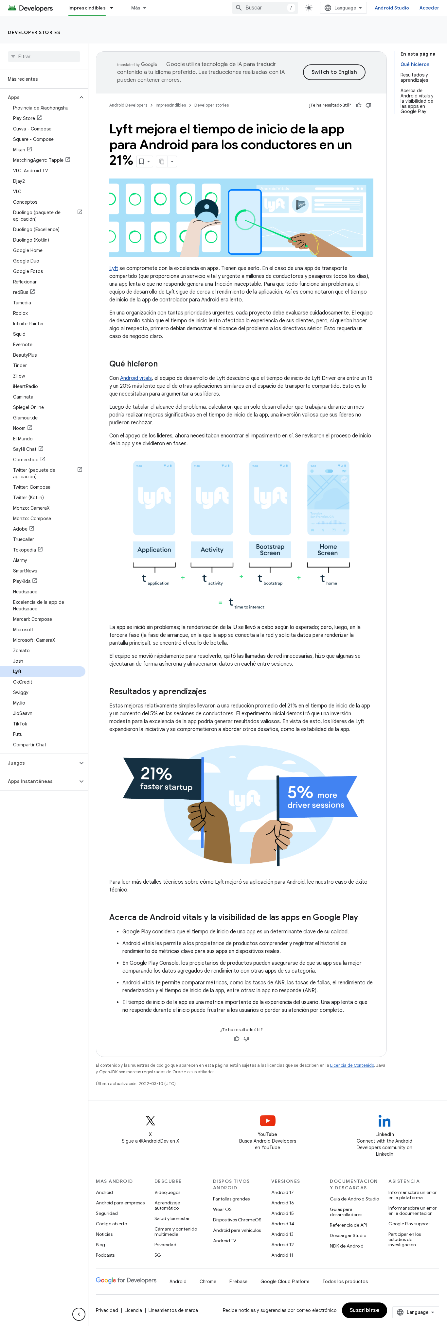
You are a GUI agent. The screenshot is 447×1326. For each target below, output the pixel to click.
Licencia (133, 1310)
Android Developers (128, 105)
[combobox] (265, 8)
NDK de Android (347, 1246)
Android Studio (392, 8)
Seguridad (107, 1213)
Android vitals (136, 378)
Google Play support (409, 1224)
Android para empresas (120, 1203)
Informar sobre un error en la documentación (412, 1210)
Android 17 (282, 1192)
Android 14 (282, 1224)
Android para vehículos (237, 1230)
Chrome (208, 1281)
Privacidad (165, 1245)
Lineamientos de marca (173, 1310)
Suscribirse (365, 1310)
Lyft (113, 268)
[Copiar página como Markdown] (162, 161)
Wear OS (222, 1209)
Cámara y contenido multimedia (175, 1231)
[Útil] (359, 105)
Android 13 (282, 1234)
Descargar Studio (348, 1235)
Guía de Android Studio (354, 1199)
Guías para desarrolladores (346, 1211)
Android (104, 1192)
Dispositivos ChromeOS (237, 1220)
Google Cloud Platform (284, 1281)
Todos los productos (345, 1281)
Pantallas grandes (231, 1199)
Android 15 (282, 1213)
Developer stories (34, 32)
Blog (100, 1245)
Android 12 (282, 1245)
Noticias (104, 1234)
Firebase (238, 1281)
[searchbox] (44, 56)
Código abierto (111, 1224)
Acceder (429, 8)
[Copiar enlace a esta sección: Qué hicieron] (164, 364)
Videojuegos (167, 1192)
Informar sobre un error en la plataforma (412, 1194)
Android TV (224, 1241)
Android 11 (282, 1255)
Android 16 (282, 1203)
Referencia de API (348, 1225)
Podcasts (105, 1255)
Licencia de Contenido (352, 1065)
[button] (39, 97)
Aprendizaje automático (167, 1205)
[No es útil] (368, 105)
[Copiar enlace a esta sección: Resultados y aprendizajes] (213, 692)
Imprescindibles (87, 8)
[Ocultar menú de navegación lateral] (78, 1314)
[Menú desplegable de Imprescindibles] (114, 8)
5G (157, 1255)
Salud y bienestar (172, 1218)
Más (136, 8)
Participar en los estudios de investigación (404, 1239)
